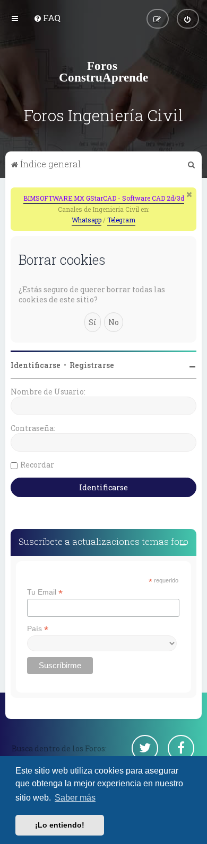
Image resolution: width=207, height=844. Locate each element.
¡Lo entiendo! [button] (59, 825)
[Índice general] (103, 71)
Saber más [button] (75, 797)
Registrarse (92, 365)
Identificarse (36, 365)
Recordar (37, 465)
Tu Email (45, 592)
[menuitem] (47, 17)
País (37, 629)
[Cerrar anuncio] (189, 194)
